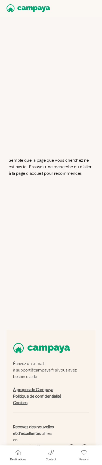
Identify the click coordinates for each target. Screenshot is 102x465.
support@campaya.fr (35, 370)
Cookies (20, 402)
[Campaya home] (27, 8)
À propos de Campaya (33, 389)
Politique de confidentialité (37, 396)
